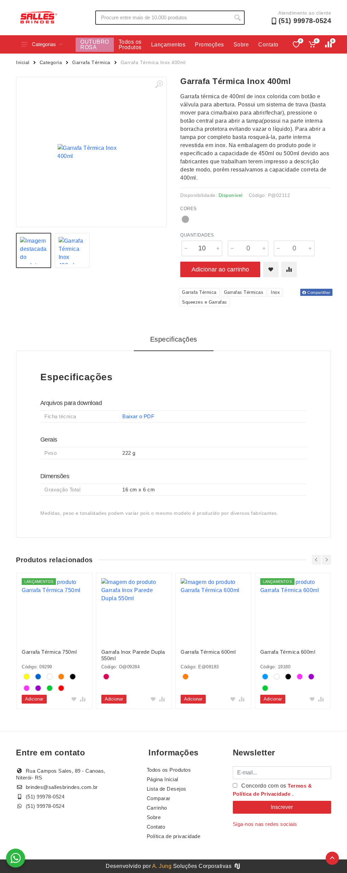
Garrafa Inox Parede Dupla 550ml (133, 655)
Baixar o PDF (138, 416)
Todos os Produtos (130, 44)
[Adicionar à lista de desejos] (271, 269)
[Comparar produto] (289, 269)
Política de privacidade (174, 836)
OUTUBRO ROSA (94, 44)
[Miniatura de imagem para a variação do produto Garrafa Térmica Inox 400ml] (72, 250)
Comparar (158, 798)
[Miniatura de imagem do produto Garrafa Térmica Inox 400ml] (33, 250)
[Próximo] (326, 560)
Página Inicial (162, 779)
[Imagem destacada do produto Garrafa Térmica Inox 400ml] (91, 152)
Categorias (44, 44)
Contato (268, 44)
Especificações (173, 339)
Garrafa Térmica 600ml (208, 652)
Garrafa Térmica (91, 62)
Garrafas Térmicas (244, 292)
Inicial (22, 62)
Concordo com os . (272, 790)
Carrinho (157, 808)
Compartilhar (318, 292)
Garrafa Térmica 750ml (49, 652)
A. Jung (162, 866)
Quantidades (197, 235)
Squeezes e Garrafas (204, 302)
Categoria (51, 62)
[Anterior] (316, 560)
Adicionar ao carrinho (220, 269)
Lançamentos (168, 44)
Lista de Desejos (166, 789)
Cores (188, 208)
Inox (275, 292)
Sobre (241, 44)
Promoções (209, 44)
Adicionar (34, 699)
